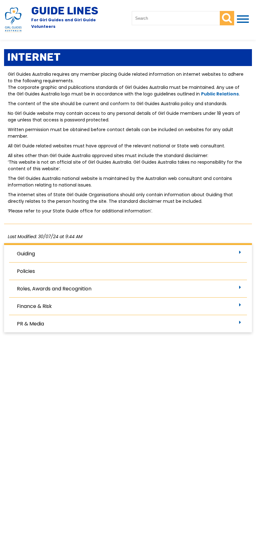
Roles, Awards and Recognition (54, 288)
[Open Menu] (241, 20)
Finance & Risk (34, 306)
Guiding (26, 253)
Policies (26, 271)
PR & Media (30, 323)
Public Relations (220, 94)
